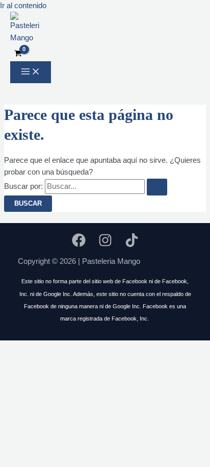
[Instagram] (105, 244)
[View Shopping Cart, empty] (18, 53)
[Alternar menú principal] (30, 72)
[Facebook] (79, 244)
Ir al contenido (23, 6)
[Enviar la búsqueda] (157, 187)
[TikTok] (132, 244)
